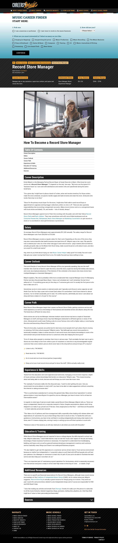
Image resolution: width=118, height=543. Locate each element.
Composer (51, 43)
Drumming (19, 46)
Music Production (62, 40)
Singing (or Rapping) (22, 40)
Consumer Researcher (31, 218)
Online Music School (54, 522)
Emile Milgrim (23, 70)
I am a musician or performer (25, 31)
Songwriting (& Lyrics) (43, 40)
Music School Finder (100, 10)
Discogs (58, 489)
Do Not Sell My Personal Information (96, 529)
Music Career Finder (20, 10)
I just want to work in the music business (56, 31)
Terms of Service (87, 537)
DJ (71, 43)
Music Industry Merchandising (39, 63)
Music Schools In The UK (56, 528)
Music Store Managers (55, 218)
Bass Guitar (48, 46)
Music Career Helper (59, 253)
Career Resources (19, 524)
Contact (102, 540)
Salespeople (43, 218)
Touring (62, 43)
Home (15, 530)
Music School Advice (54, 518)
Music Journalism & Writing (86, 43)
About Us (16, 526)
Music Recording (79, 40)
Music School (84, 10)
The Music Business (97, 40)
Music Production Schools (56, 520)
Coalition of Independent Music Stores (50, 477)
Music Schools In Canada (56, 526)
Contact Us (17, 528)
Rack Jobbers (39, 216)
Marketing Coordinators (73, 218)
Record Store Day (37, 479)
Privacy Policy (99, 537)
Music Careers (36, 10)
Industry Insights (52, 10)
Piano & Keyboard (21, 43)
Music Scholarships (54, 524)
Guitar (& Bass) (38, 43)
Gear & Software (69, 10)
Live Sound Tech (33, 46)
